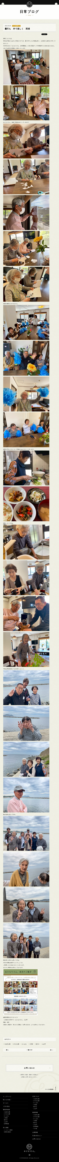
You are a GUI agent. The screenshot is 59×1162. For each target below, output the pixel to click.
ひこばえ (24, 1044)
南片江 (37, 1044)
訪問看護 (6, 1123)
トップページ (7, 1096)
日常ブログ (35, 1096)
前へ (7, 1050)
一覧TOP (29, 1050)
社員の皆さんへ (37, 1135)
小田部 (31, 1044)
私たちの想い (7, 1099)
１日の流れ (6, 1106)
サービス (6, 1103)
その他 (35, 1128)
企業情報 (35, 1132)
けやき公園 (16, 1044)
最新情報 (35, 1112)
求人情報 (6, 1127)
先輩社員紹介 (7, 1132)
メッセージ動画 (8, 1130)
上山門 (44, 1044)
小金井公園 (7, 1044)
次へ (51, 1050)
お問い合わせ (36, 1139)
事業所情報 (6, 1109)
